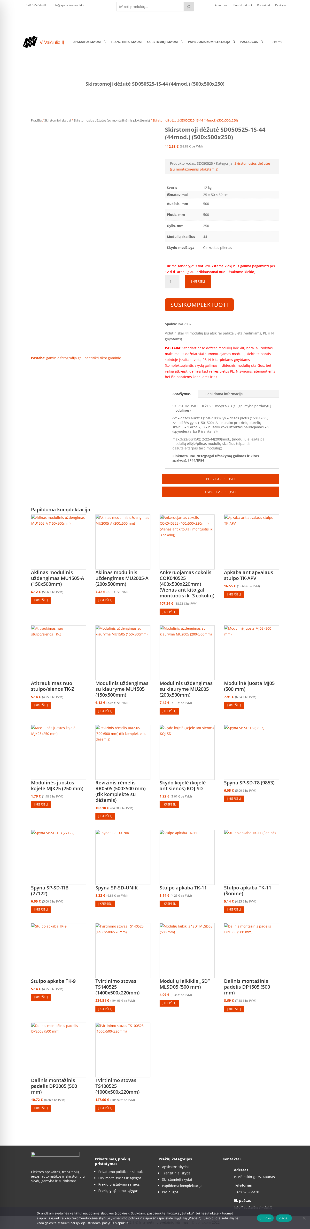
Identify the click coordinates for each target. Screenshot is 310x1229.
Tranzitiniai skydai (126, 42)
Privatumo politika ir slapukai (122, 1171)
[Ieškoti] (189, 6)
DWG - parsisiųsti (220, 491)
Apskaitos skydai (87, 42)
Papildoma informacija (224, 393)
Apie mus (221, 5)
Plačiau (284, 1218)
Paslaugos (249, 42)
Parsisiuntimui (242, 5)
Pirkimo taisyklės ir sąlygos (119, 1178)
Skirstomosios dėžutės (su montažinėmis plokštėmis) (112, 120)
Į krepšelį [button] (41, 600)
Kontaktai (263, 5)
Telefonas (243, 1185)
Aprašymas (181, 393)
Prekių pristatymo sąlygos (119, 1184)
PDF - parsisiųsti (220, 479)
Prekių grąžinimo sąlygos (118, 1190)
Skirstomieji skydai (162, 42)
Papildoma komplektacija (209, 42)
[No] (304, 1218)
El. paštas (242, 1200)
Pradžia (36, 120)
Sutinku (265, 1218)
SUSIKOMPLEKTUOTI (199, 305)
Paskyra (280, 5)
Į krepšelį (198, 281)
